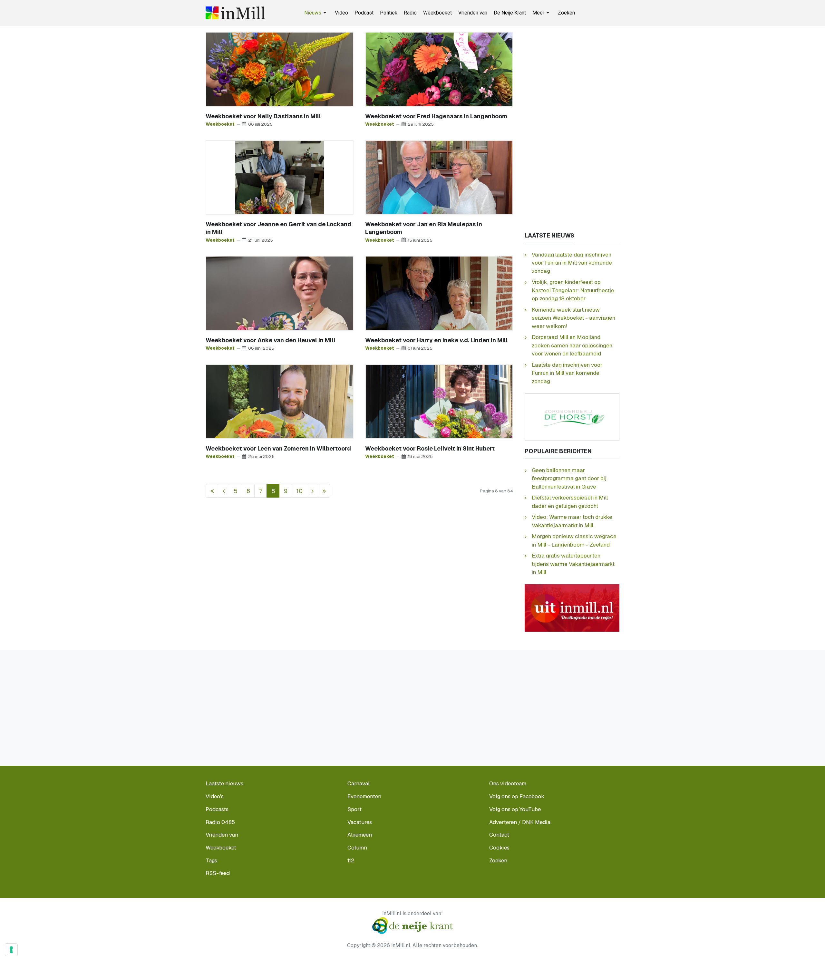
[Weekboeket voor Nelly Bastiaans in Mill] (280, 69)
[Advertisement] (572, 128)
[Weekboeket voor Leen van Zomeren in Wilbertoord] (280, 401)
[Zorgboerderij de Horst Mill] (572, 416)
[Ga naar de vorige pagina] (223, 491)
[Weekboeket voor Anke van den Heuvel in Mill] (280, 292)
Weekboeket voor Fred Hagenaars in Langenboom (436, 116)
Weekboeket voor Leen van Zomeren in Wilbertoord (278, 448)
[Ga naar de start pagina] (212, 491)
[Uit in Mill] (572, 607)
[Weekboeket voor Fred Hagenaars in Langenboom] (439, 69)
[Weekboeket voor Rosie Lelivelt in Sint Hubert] (439, 401)
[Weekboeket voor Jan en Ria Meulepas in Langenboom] (439, 176)
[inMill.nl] (235, 12)
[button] (316, 13)
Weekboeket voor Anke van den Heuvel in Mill (270, 340)
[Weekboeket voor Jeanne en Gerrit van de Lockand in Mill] (280, 176)
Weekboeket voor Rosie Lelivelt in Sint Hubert (430, 448)
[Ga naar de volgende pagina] (312, 491)
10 (299, 491)
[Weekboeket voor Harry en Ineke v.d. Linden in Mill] (439, 292)
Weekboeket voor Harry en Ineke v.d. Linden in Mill (436, 340)
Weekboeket (220, 124)
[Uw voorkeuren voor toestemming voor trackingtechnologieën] (11, 950)
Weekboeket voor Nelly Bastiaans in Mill (263, 116)
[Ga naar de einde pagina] (324, 491)
